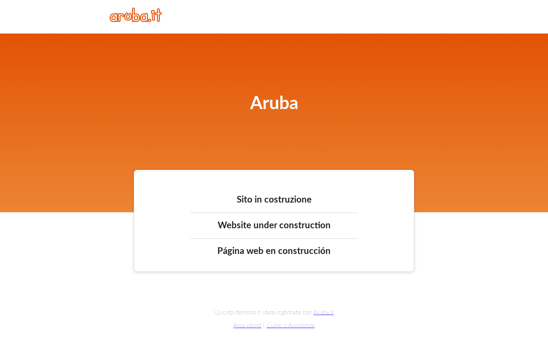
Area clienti (247, 325)
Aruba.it (324, 312)
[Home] (136, 20)
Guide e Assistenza (291, 325)
